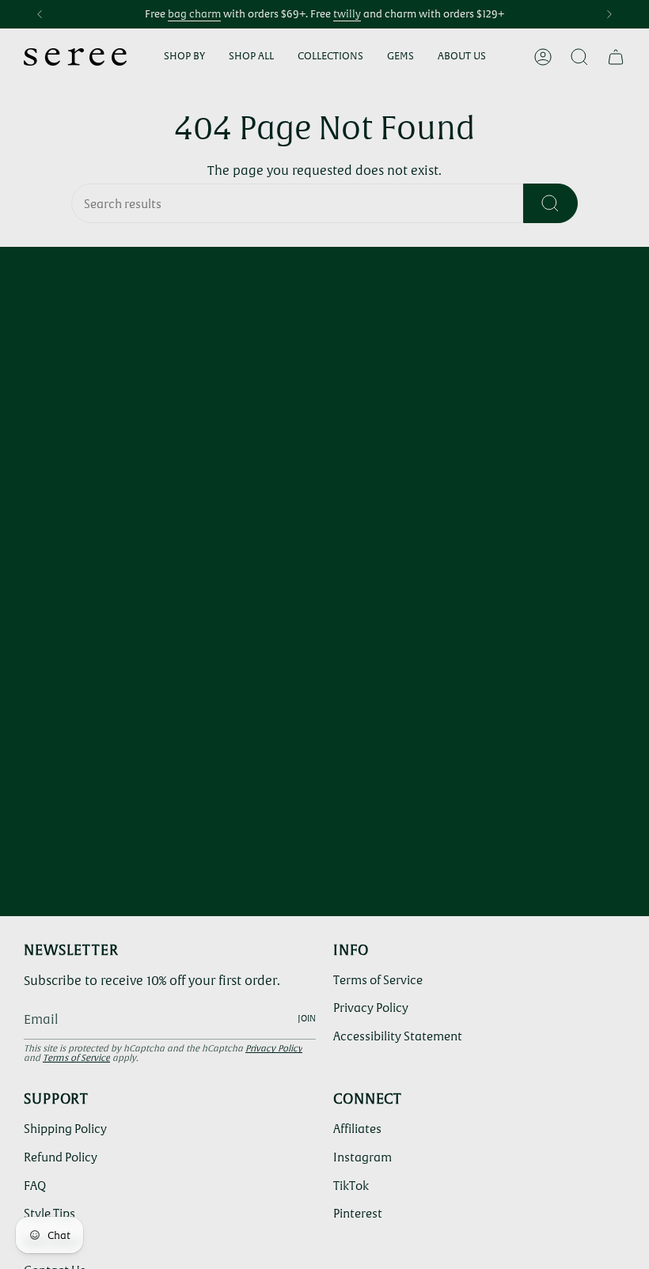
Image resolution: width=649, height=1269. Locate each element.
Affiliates (357, 1128)
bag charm (194, 14)
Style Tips (49, 1213)
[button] (184, 57)
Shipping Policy (65, 1128)
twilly (347, 14)
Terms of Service (76, 1058)
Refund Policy (60, 1157)
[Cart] (616, 57)
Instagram (362, 1157)
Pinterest (357, 1213)
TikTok (351, 1185)
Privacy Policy (273, 1048)
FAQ (35, 1185)
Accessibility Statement (397, 1036)
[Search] (550, 203)
